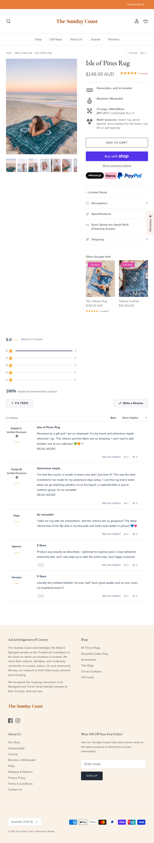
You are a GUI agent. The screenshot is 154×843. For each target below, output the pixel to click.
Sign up (91, 775)
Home (9, 53)
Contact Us (15, 789)
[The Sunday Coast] (77, 21)
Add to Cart (117, 142)
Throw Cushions (91, 671)
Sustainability (16, 748)
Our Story (14, 742)
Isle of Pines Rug (43, 53)
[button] (41, 351)
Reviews (114, 39)
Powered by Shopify (45, 831)
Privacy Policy (16, 777)
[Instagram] (17, 720)
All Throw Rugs (90, 647)
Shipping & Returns (20, 771)
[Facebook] (10, 720)
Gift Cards (87, 677)
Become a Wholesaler (22, 760)
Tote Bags (87, 665)
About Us (76, 39)
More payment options (117, 165)
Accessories (88, 659)
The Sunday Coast (25, 831)
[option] (41, 106)
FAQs (11, 766)
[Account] (136, 21)
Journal (95, 39)
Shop (38, 39)
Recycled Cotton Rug (94, 653)
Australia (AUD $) (135, 4)
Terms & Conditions (20, 783)
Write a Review (135, 404)
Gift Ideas (56, 39)
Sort (113, 417)
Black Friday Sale (23, 53)
